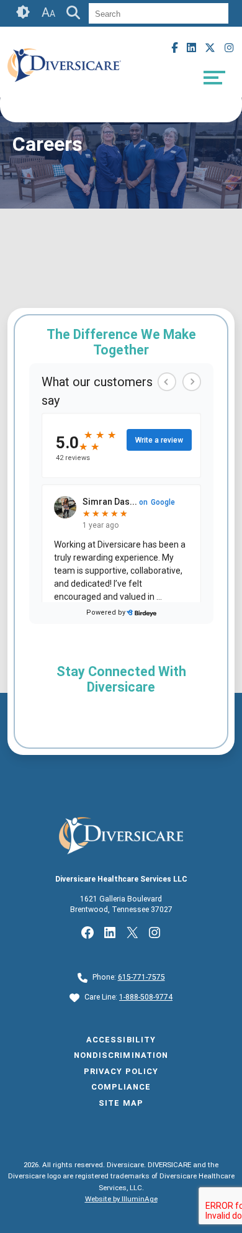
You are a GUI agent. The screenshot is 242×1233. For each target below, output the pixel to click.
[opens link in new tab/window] (64, 88)
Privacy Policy (121, 1071)
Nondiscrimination (121, 1055)
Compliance (121, 1086)
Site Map (121, 1103)
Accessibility (120, 1039)
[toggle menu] (214, 77)
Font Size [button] (48, 12)
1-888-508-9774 (146, 997)
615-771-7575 (141, 977)
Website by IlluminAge (121, 1199)
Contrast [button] (23, 12)
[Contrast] (23, 13)
